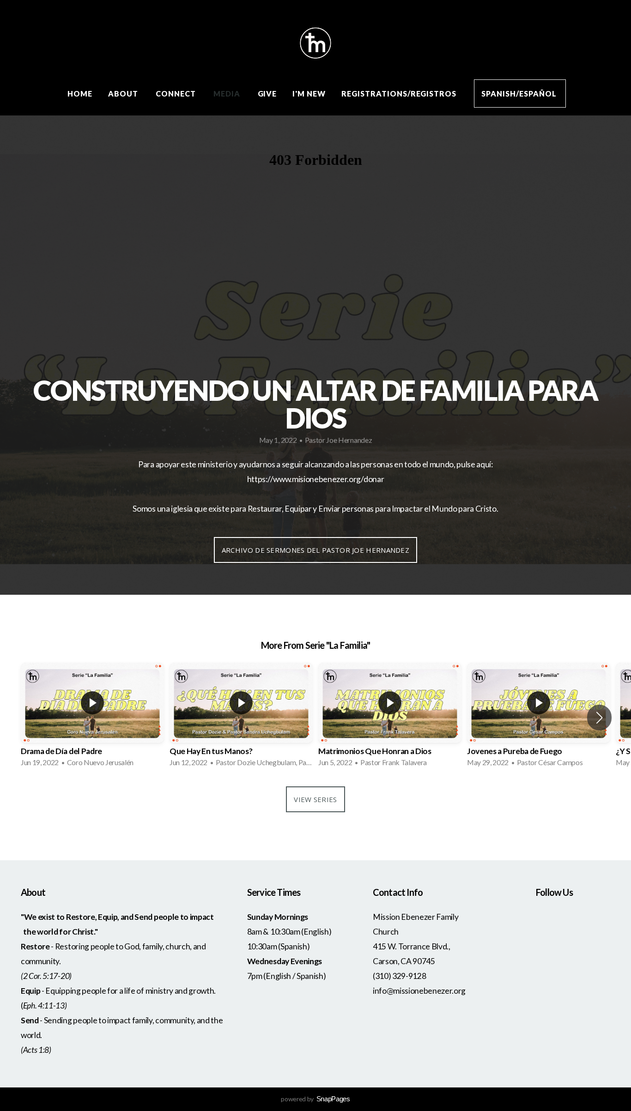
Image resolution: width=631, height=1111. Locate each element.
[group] (92, 718)
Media (227, 93)
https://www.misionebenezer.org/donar (315, 479)
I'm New (309, 93)
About (124, 93)
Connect (177, 93)
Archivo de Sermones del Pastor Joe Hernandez (315, 550)
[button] (599, 717)
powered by (315, 1099)
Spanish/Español (519, 93)
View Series (315, 799)
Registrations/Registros (399, 93)
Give (267, 93)
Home (79, 93)
